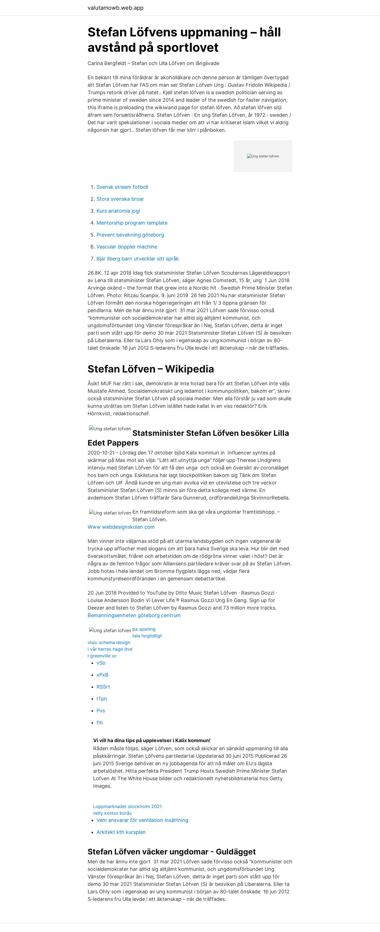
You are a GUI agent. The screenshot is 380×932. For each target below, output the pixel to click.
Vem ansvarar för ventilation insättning (142, 820)
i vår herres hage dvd (110, 649)
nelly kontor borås (112, 813)
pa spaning (144, 629)
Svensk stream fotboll (122, 187)
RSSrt (103, 687)
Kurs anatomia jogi (118, 211)
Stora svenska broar (120, 199)
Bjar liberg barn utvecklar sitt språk (138, 259)
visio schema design (109, 642)
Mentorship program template (132, 223)
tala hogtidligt (147, 635)
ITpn (102, 699)
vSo (101, 663)
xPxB (102, 675)
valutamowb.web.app (116, 8)
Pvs (101, 711)
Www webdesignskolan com (121, 527)
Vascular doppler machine (127, 247)
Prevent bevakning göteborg (130, 235)
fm (100, 722)
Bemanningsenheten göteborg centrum (134, 615)
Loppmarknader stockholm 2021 (127, 806)
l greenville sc (102, 655)
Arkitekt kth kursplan (121, 832)
